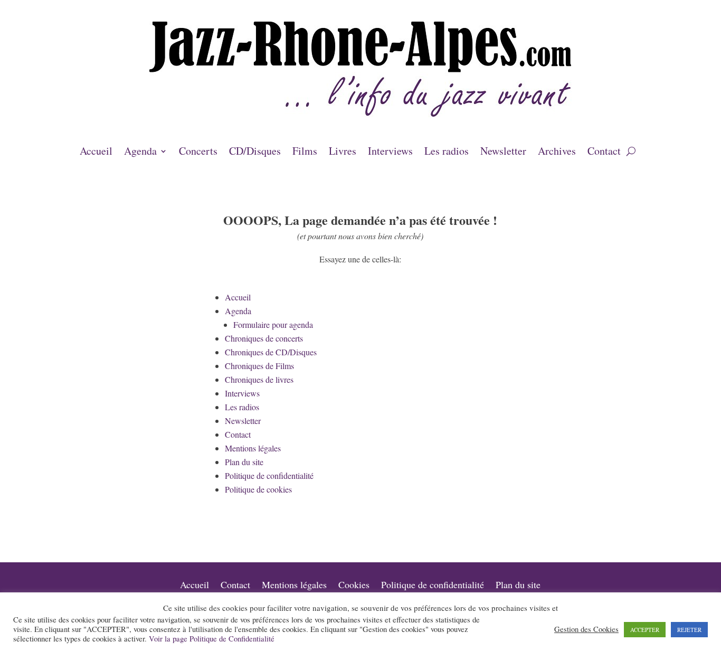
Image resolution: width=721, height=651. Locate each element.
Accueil (96, 152)
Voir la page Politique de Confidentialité (211, 639)
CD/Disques (255, 152)
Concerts (198, 152)
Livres (342, 152)
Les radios (446, 152)
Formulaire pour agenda (273, 324)
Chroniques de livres (259, 379)
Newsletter (503, 152)
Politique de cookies (258, 489)
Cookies (353, 586)
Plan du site (244, 461)
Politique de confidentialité (269, 475)
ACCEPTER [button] (644, 630)
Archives (557, 152)
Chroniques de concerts (264, 338)
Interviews (390, 152)
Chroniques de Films (259, 365)
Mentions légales (253, 448)
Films (304, 152)
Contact (604, 152)
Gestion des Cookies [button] (586, 629)
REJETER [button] (689, 630)
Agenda (140, 152)
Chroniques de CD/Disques (271, 351)
